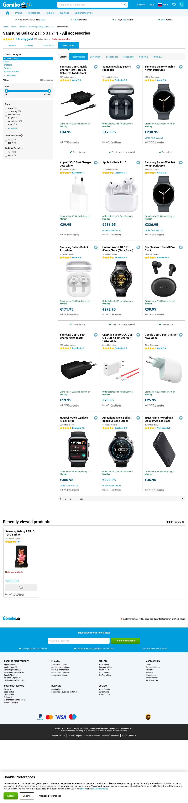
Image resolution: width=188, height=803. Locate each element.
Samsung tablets (105, 667)
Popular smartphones (16, 661)
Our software (104, 692)
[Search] (125, 4)
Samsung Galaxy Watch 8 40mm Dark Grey (160, 164)
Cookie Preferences (92, 736)
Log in (152, 5)
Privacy (71, 736)
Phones (55, 661)
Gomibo (103, 686)
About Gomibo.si (58, 736)
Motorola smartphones (60, 672)
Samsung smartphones (60, 667)
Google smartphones (59, 675)
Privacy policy (104, 695)
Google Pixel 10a (10, 675)
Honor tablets (104, 672)
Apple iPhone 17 (10, 665)
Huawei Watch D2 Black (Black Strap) (74, 419)
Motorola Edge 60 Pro (12, 678)
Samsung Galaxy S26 (12, 670)
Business (64, 12)
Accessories (34, 12)
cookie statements (99, 789)
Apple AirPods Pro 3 (114, 162)
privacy (83, 789)
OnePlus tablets (105, 675)
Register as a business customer (64, 692)
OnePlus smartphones (60, 670)
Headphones (151, 675)
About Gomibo (104, 689)
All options (11, 75)
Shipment (8, 697)
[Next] (182, 498)
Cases (148, 665)
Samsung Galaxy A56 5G (14, 672)
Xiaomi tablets (104, 670)
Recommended (78, 57)
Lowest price (112, 57)
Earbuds (149, 672)
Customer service (84, 12)
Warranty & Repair (11, 702)
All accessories (62, 27)
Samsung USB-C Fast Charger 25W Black (72, 336)
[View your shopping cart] (181, 4)
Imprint (79, 736)
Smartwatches (152, 678)
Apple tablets (104, 665)
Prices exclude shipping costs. (121, 728)
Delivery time (9, 695)
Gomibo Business (58, 689)
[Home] (7, 12)
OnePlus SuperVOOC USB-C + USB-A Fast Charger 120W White (118, 338)
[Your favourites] (173, 4)
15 (81, 498)
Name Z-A (157, 57)
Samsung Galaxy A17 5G (14, 680)
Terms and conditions (110, 736)
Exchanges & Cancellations (15, 700)
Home (5, 27)
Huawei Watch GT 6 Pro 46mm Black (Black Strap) (117, 249)
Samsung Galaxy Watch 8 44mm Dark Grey (160, 68)
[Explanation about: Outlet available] (21, 135)
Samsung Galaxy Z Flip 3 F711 (41, 27)
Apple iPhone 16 (10, 667)
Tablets (50, 12)
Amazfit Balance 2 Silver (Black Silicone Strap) (116, 419)
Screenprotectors (153, 667)
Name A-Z (143, 57)
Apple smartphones (59, 665)
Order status (9, 692)
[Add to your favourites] (96, 67)
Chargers (149, 670)
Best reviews (95, 57)
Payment (7, 689)
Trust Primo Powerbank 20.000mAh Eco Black (159, 419)
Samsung (22, 27)
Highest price (128, 57)
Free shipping (73, 142)
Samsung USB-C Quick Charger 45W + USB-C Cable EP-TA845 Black (73, 70)
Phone (18, 12)
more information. (120, 731)
